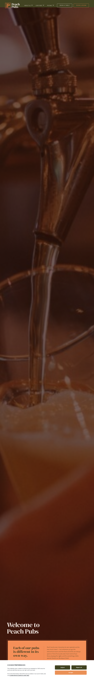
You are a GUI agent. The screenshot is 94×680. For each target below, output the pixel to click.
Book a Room (81, 5)
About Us (27, 5)
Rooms (49, 5)
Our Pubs (39, 5)
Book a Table (65, 5)
